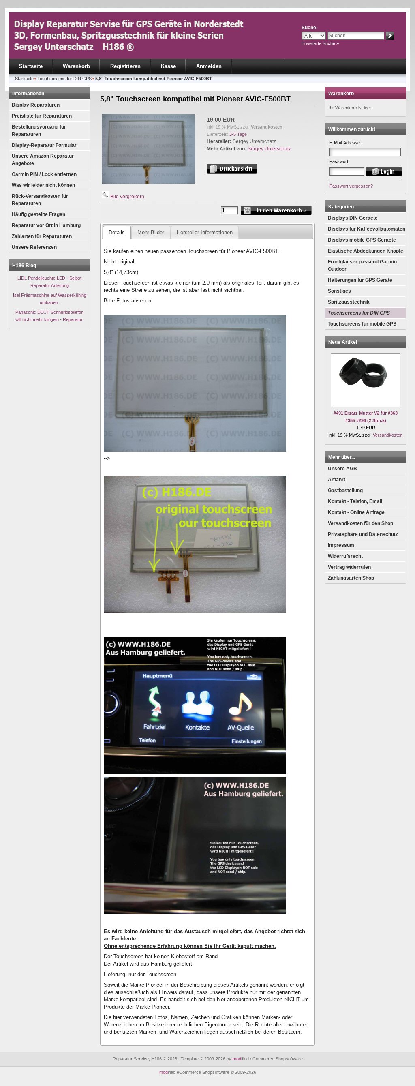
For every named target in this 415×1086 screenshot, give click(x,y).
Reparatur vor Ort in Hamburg (46, 225)
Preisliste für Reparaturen (42, 116)
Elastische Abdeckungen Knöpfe (365, 251)
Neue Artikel (342, 342)
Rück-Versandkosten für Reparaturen (40, 199)
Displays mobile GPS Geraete (362, 240)
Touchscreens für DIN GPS (359, 313)
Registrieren (125, 66)
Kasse (168, 66)
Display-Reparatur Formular (44, 145)
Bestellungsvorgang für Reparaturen (39, 130)
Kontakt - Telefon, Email (355, 501)
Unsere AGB (342, 468)
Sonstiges (339, 291)
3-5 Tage (238, 134)
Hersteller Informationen (205, 232)
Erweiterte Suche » (320, 43)
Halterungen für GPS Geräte (360, 280)
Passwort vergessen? (351, 186)
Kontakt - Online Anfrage (356, 512)
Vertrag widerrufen (349, 567)
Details (117, 232)
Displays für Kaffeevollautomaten (366, 229)
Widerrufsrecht (345, 556)
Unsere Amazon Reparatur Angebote (43, 159)
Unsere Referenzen (34, 247)
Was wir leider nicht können (43, 185)
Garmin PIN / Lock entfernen (44, 174)
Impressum (341, 545)
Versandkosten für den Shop (360, 523)
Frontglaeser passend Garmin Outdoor (362, 265)
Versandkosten (266, 126)
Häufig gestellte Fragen (38, 214)
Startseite (31, 66)
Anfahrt (336, 479)
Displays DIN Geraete (353, 218)
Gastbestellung (345, 490)
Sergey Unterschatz (269, 149)
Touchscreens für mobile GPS (362, 324)
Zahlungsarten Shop (351, 578)
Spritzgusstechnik (349, 302)
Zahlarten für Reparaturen (42, 236)
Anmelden (209, 66)
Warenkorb (76, 66)
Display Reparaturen (36, 105)
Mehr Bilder (150, 232)
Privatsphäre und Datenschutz (363, 534)
